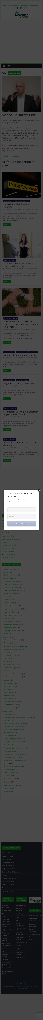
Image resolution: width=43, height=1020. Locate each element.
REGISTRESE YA (21, 523)
